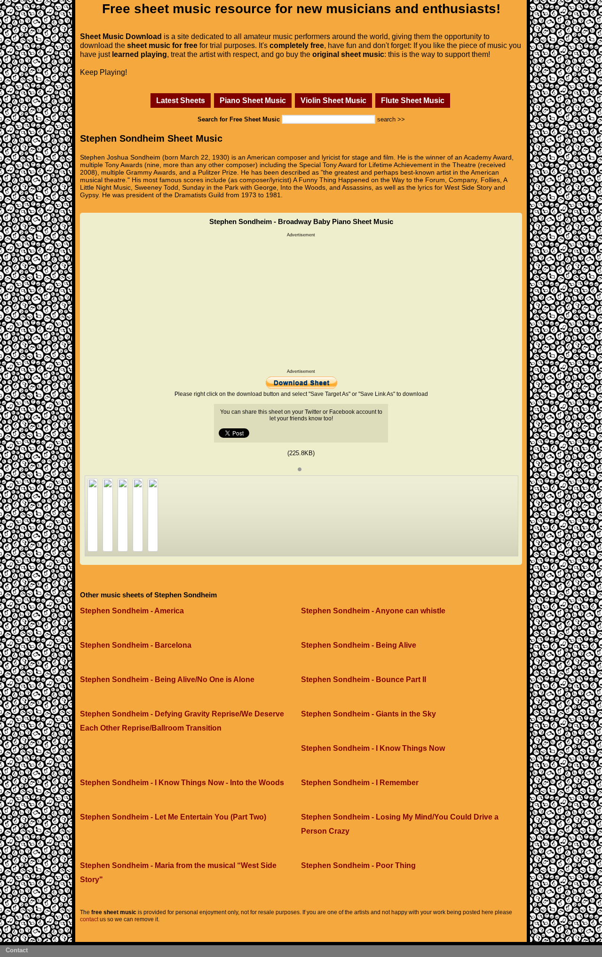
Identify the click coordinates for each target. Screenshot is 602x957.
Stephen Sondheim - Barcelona (135, 645)
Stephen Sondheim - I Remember (360, 783)
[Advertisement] (301, 303)
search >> (391, 119)
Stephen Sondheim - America (132, 611)
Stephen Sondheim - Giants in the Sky (368, 714)
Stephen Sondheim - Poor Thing (358, 865)
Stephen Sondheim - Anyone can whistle (373, 611)
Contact (17, 950)
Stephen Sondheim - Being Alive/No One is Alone (167, 680)
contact (89, 919)
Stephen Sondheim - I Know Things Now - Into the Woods (182, 783)
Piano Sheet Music (253, 100)
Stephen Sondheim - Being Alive (358, 645)
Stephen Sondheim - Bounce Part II (363, 680)
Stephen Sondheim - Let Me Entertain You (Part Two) (173, 817)
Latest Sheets (180, 100)
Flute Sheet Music (412, 100)
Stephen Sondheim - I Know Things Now (373, 748)
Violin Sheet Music (333, 100)
